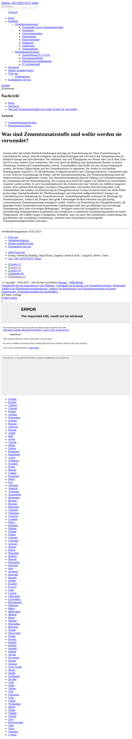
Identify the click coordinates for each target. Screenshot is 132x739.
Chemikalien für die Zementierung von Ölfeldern (27, 285)
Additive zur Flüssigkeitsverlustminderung (24, 288)
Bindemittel (119, 285)
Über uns (13, 73)
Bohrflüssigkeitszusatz (27, 51)
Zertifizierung (22, 76)
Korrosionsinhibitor (32, 58)
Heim (11, 18)
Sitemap (62, 282)
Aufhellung (28, 45)
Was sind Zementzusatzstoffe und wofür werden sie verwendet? (42, 109)
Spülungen (28, 42)
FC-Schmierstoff (31, 64)
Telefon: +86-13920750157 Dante (19, 2)
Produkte (13, 21)
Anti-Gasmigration (32, 33)
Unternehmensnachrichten (22, 122)
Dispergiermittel (30, 39)
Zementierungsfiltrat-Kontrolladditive (38, 291)
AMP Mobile (76, 282)
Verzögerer (28, 30)
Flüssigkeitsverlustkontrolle (37, 61)
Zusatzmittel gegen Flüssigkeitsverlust (42, 27)
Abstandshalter (30, 48)
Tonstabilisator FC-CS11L (36, 55)
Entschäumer (29, 36)
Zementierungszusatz (26, 24)
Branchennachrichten (19, 125)
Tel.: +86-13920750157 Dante (24, 258)
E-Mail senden (9, 297)
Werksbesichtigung (18, 240)
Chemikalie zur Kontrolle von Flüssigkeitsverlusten (83, 285)
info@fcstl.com (16, 252)
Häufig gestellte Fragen (21, 70)
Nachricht (13, 67)
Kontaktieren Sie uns (19, 79)
